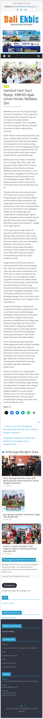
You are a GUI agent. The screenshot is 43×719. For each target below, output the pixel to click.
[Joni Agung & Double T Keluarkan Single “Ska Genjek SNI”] (13, 491)
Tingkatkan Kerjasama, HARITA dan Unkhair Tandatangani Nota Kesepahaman (19, 441)
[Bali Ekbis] (4, 56)
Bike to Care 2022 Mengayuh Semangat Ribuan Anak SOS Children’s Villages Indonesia (20, 429)
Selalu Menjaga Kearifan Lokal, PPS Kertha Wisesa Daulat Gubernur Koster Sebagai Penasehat (21, 480)
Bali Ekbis (19, 107)
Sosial (6, 86)
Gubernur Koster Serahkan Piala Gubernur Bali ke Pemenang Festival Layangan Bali (20, 548)
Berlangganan (9, 585)
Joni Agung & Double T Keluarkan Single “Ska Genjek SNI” (21, 515)
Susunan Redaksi (8, 603)
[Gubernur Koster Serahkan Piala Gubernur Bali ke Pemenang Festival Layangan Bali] (21, 525)
